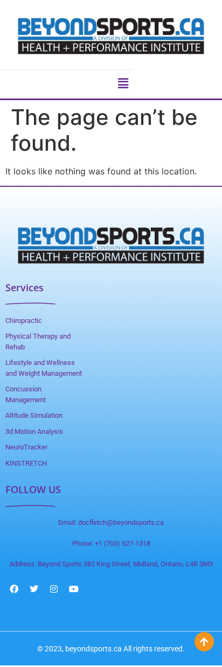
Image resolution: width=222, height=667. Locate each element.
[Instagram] (54, 589)
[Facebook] (14, 589)
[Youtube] (73, 589)
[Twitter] (34, 589)
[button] (123, 83)
